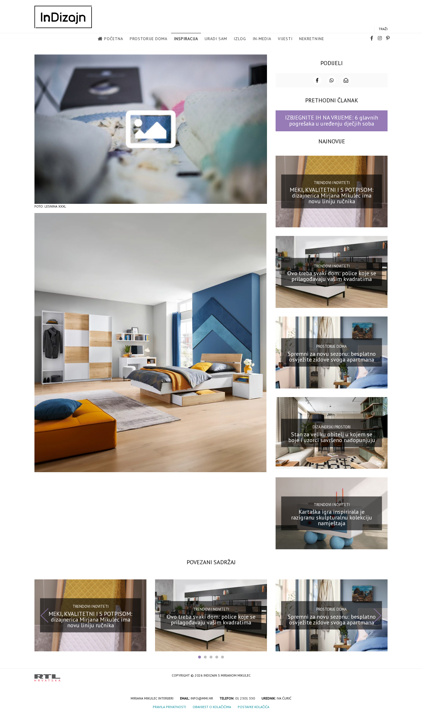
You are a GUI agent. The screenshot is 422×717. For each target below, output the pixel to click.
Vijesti (285, 38)
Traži (383, 29)
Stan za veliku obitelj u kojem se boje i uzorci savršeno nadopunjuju (331, 437)
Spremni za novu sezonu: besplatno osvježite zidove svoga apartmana (332, 356)
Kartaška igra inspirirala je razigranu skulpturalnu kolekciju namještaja (331, 517)
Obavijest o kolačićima (212, 707)
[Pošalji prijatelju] (346, 80)
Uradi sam (216, 38)
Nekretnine (311, 38)
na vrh (382, 676)
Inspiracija (186, 38)
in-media (262, 38)
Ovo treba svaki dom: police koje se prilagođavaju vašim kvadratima (331, 276)
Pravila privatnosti (169, 707)
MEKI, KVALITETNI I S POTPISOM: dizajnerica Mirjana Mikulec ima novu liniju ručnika (331, 195)
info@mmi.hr (202, 698)
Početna (113, 38)
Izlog (240, 38)
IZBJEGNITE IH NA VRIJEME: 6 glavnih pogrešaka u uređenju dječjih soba (331, 120)
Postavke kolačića (253, 707)
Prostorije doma (148, 38)
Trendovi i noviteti (332, 182)
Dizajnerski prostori (332, 427)
